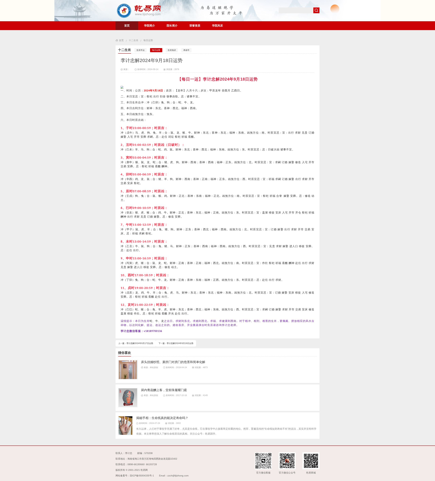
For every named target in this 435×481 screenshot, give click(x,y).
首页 (127, 25)
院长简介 (172, 25)
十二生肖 (133, 40)
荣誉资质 (194, 25)
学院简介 (149, 25)
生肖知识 (172, 50)
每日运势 (148, 40)
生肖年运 (140, 50)
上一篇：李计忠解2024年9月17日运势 (135, 343)
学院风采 (217, 25)
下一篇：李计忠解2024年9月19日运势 (176, 343)
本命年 (186, 50)
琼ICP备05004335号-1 (142, 475)
